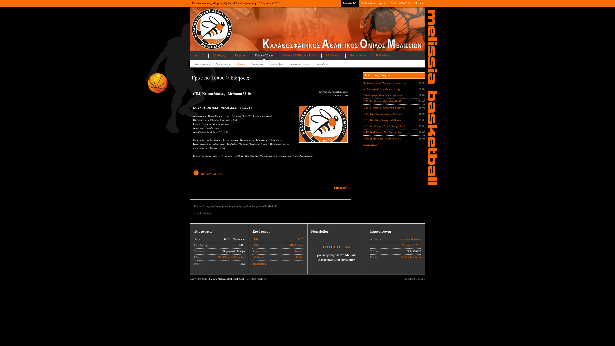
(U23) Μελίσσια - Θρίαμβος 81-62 (382, 101)
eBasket (299, 257)
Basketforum (259, 263)
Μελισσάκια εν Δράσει (373, 3)
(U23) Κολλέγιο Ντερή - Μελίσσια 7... (384, 120)
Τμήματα (240, 55)
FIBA (255, 245)
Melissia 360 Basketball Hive (407, 3)
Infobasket (258, 257)
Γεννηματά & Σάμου (410, 238)
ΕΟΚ (255, 238)
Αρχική (199, 55)
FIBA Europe (296, 245)
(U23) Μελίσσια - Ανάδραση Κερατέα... (384, 107)
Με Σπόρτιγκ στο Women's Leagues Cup (385, 82)
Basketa (299, 251)
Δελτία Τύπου (222, 63)
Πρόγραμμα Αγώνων (299, 63)
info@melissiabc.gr (410, 257)
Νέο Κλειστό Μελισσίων (231, 257)
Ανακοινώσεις (202, 63)
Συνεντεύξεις (276, 63)
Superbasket (259, 251)
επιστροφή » (342, 187)
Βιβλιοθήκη (382, 55)
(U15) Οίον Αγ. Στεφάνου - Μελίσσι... (383, 113)
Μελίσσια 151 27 (411, 245)
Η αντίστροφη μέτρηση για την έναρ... (383, 95)
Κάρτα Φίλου (358, 55)
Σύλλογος (219, 55)
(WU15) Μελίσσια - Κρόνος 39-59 (382, 138)
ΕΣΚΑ (299, 238)
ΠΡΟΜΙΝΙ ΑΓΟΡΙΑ (212, 173)
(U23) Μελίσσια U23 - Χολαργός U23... (385, 126)
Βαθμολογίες (323, 63)
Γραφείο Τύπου (264, 55)
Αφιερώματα (257, 63)
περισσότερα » (371, 144)
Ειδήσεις (241, 63)
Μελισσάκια (333, 55)
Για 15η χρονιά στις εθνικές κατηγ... (382, 89)
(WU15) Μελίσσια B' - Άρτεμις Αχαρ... (384, 132)
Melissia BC (350, 3)
